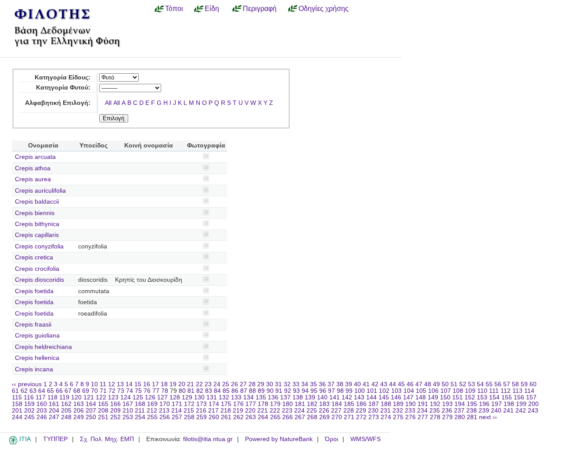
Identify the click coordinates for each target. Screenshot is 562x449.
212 (152, 410)
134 (248, 397)
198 (509, 404)
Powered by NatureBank (279, 439)
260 (214, 417)
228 (348, 410)
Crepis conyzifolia (39, 246)
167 (127, 404)
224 (299, 410)
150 (445, 397)
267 (300, 417)
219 (238, 410)
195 (472, 404)
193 (447, 404)
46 (410, 384)
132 (224, 397)
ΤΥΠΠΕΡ (55, 439)
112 (506, 391)
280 (459, 417)
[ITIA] (13, 442)
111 (494, 391)
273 (373, 417)
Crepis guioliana (37, 335)
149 (433, 397)
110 (482, 391)
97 (331, 391)
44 (392, 384)
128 (174, 397)
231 (385, 410)
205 (66, 410)
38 (339, 384)
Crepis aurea (33, 179)
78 (164, 391)
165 (103, 404)
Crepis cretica (34, 257)
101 (372, 391)
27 (243, 384)
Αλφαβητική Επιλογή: (57, 103)
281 (472, 417)
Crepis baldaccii (37, 201)
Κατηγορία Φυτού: (63, 87)
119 (64, 397)
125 (138, 397)
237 (459, 410)
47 (418, 384)
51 (454, 384)
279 (447, 417)
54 (480, 384)
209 (115, 410)
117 (41, 397)
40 (357, 384)
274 (386, 417)
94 (305, 391)
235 (434, 410)
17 (155, 384)
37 (331, 384)
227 (336, 410)
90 (270, 391)
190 (410, 404)
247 (54, 417)
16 (146, 384)
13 (120, 384)
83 (208, 391)
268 (312, 417)
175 (226, 404)
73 (120, 391)
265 (275, 417)
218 (225, 410)
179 (275, 404)
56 (497, 384)
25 (225, 384)
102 (384, 391)
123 (113, 397)
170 (164, 404)
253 (127, 417)
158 (17, 404)
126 (150, 397)
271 (349, 417)
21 (190, 384)
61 (15, 391)
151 (457, 397)
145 (383, 397)
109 (470, 391)
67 (68, 391)
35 (313, 384)
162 (66, 404)
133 (236, 397)
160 (41, 404)
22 (199, 384)
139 (310, 397)
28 (252, 384)
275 (398, 417)
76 (147, 391)
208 (103, 410)
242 (520, 410)
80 (182, 391)
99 (349, 391)
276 (410, 417)
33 (295, 384)
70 (94, 391)
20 (181, 384)
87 (243, 391)
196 (484, 404)
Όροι (331, 439)
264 (263, 417)
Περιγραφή (260, 8)
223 (287, 410)
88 (252, 391)
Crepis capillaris (37, 235)
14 (129, 384)
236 (447, 410)
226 (324, 410)
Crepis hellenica (37, 358)
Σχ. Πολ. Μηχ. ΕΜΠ (107, 439)
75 (138, 391)
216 (201, 410)
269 (324, 417)
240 (496, 410)
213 (164, 410)
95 (313, 391)
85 (226, 391)
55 (489, 384)
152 (470, 397)
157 (531, 397)
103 (396, 391)
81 (191, 391)
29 (260, 384)
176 (238, 404)
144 (371, 397)
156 (519, 397)
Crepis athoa (32, 168)
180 (287, 404)
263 (250, 417)
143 (359, 397)
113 (517, 391)
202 (29, 410)
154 (494, 397)
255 (152, 417)
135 (261, 397)
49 (436, 384)
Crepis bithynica (37, 224)
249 (78, 417)
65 (50, 391)
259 (201, 417)
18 (164, 384)
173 (201, 404)
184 (336, 404)
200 (533, 404)
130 (199, 397)
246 (41, 417)
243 (533, 410)
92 (287, 391)
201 (17, 410)
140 (322, 397)
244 (17, 417)
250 (91, 417)
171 (177, 404)
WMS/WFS (365, 439)
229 (361, 410)
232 (398, 410)
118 (52, 397)
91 (278, 391)
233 (410, 410)
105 (421, 391)
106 (433, 391)
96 (322, 391)
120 (76, 397)
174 (214, 404)
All (108, 103)
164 (91, 404)
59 (524, 384)
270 (336, 417)
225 (311, 410)
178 (263, 404)
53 (471, 384)
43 (383, 384)
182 (312, 404)
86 (234, 391)
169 (152, 404)
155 (506, 397)
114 (529, 391)
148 (420, 397)
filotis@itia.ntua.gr (208, 439)
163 (78, 404)
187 (373, 404)
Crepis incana (34, 369)
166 (115, 404)
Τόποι (174, 8)
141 (334, 397)
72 (111, 391)
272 (361, 417)
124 (125, 397)
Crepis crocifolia (37, 269)
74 (129, 391)
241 (508, 410)
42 (374, 384)
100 (359, 391)
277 (423, 417)
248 (66, 417)
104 (408, 391)
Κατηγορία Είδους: (62, 77)
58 (515, 384)
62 (24, 391)
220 (250, 410)
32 (287, 384)
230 (373, 410)
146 (396, 397)
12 (111, 384)
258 (189, 417)
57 (506, 384)
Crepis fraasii (33, 324)
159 (29, 404)
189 (398, 404)
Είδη (212, 8)
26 (234, 384)
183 (324, 404)
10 (94, 384)
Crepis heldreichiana (43, 347)
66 (59, 391)
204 (54, 410)
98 (340, 391)
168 (140, 404)
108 (458, 391)
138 (297, 397)
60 (533, 384)
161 (54, 404)
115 (17, 397)
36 (322, 384)
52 (462, 384)
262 (238, 417)
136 (273, 397)
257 (177, 417)
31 (278, 384)
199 (521, 404)
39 (348, 384)
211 (140, 410)
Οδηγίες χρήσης (324, 8)
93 (296, 391)
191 (423, 404)
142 (347, 397)
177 (250, 404)
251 (103, 417)
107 (445, 391)
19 (173, 384)
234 (422, 410)
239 (484, 410)
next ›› (488, 417)
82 (199, 391)
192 (435, 404)
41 (366, 384)
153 (482, 397)
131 (211, 397)
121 (88, 397)
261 (226, 417)
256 (164, 417)
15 (137, 384)
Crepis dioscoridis (39, 280)
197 (496, 404)
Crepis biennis (34, 213)
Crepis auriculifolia (40, 190)
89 (261, 391)
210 (127, 410)
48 (427, 384)
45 (401, 384)
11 (103, 384)
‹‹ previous (27, 384)
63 (32, 391)
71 (103, 391)
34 (304, 384)
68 (76, 391)
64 (41, 391)
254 (140, 417)
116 (29, 397)
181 (300, 404)
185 (349, 404)
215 (189, 410)
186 (361, 404)
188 (386, 404)
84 (217, 391)
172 (189, 404)
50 (445, 384)
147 (408, 397)
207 (91, 410)
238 (471, 410)
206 (78, 410)
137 (285, 397)
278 (435, 417)
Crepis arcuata (35, 157)
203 (41, 410)
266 (287, 417)
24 (216, 384)
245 (29, 417)
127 (162, 397)
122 (101, 397)
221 (262, 410)
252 (115, 417)
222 (275, 410)
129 (187, 397)
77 (155, 391)
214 (176, 410)
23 (208, 384)
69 (85, 391)
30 (269, 384)
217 (213, 410)
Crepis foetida (34, 291)
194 (459, 404)
